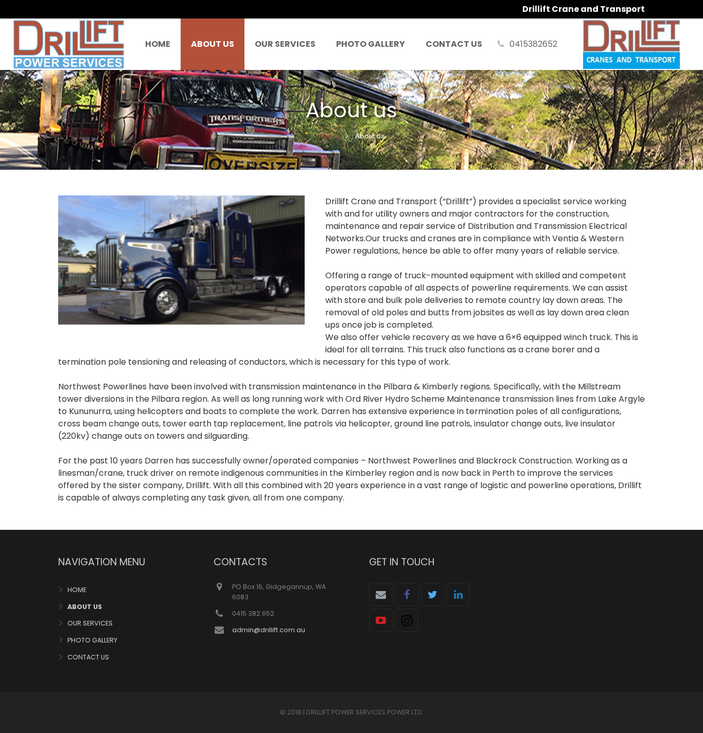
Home (329, 136)
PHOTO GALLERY (92, 640)
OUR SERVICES (90, 623)
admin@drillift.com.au (268, 629)
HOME (76, 589)
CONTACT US (88, 657)
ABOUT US (84, 606)
